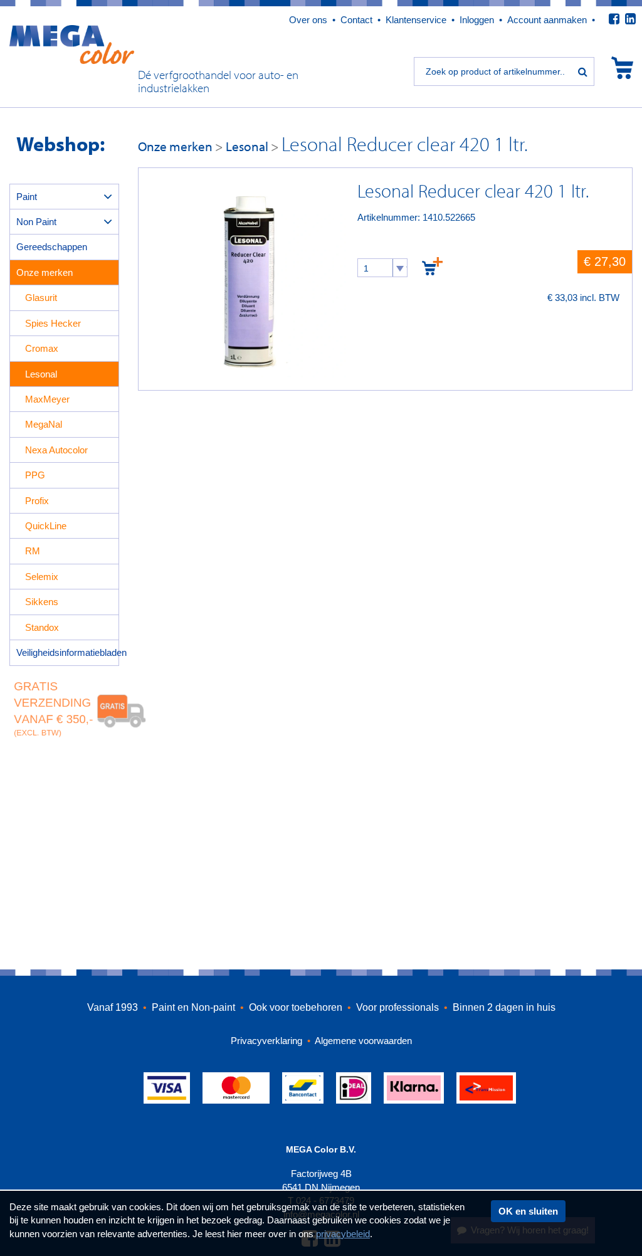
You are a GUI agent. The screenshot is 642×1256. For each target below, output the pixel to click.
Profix (37, 500)
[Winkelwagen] (622, 67)
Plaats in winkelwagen (432, 266)
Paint (26, 196)
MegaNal (43, 424)
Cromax (41, 348)
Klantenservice (416, 19)
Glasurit (41, 297)
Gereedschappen (51, 246)
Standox (42, 627)
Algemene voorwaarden (363, 1040)
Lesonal (41, 374)
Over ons (308, 19)
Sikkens (41, 601)
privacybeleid (343, 1233)
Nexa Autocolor (56, 450)
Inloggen (477, 19)
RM (32, 551)
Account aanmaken (547, 19)
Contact (356, 19)
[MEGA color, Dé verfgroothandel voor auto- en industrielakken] (71, 43)
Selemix (41, 576)
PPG (35, 475)
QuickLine (45, 525)
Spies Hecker (53, 323)
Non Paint (36, 221)
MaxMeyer (47, 399)
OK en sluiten (528, 1211)
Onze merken (44, 272)
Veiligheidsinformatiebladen (67, 652)
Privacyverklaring (268, 1040)
